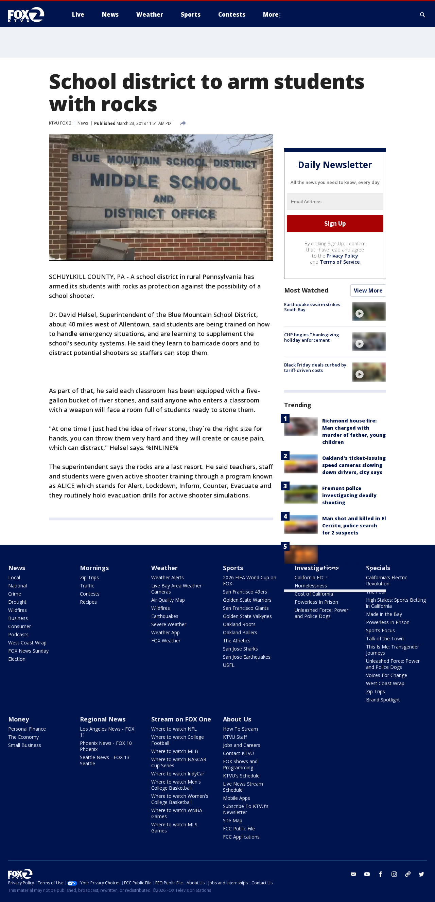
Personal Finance (27, 729)
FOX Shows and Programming (240, 764)
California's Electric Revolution (386, 580)
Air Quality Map (168, 600)
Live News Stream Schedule (243, 787)
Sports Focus (380, 630)
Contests (90, 593)
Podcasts (18, 634)
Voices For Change (386, 675)
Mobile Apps (236, 798)
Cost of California (314, 593)
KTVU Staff (235, 737)
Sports (233, 568)
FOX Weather (165, 640)
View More (368, 290)
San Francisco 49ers (245, 591)
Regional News (102, 719)
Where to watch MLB (174, 751)
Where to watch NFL (174, 729)
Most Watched (306, 290)
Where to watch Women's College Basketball (179, 799)
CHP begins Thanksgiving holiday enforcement (311, 337)
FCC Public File (239, 828)
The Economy (23, 737)
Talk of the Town (385, 638)
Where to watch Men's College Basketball (176, 784)
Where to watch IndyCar (177, 773)
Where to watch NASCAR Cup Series (178, 762)
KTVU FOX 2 (60, 123)
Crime (14, 593)
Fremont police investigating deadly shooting (349, 495)
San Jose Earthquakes (247, 657)
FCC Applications (241, 836)
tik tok (407, 874)
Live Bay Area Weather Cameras (176, 588)
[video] (369, 311)
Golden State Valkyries (247, 616)
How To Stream (240, 729)
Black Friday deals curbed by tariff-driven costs (315, 367)
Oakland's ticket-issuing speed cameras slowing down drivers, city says (354, 465)
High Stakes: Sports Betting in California (396, 603)
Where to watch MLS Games (174, 827)
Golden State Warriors (247, 600)
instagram (394, 874)
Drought (17, 602)
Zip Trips (89, 577)
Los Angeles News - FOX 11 (107, 732)
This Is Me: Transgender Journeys (392, 649)
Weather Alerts (167, 577)
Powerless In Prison (316, 602)
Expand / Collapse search (423, 15)
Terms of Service (340, 262)
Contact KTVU (238, 753)
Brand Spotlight (383, 699)
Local (14, 577)
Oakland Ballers (240, 632)
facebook (380, 874)
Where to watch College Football (177, 740)
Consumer (19, 626)
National (17, 585)
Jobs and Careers (241, 745)
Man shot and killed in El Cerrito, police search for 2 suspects (354, 525)
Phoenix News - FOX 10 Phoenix (106, 746)
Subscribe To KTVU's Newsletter (245, 809)
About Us (237, 719)
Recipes (88, 602)
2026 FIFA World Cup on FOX (249, 580)
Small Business (24, 745)
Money (18, 719)
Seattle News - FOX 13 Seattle (104, 760)
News (82, 123)
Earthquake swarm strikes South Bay (312, 307)
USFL (228, 665)
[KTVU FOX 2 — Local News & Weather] (30, 14)
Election (16, 659)
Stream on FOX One (181, 719)
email (353, 874)
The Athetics (236, 640)
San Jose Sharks (240, 648)
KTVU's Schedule (241, 775)
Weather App (165, 632)
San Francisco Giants (246, 608)
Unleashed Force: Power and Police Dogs (321, 613)
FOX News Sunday (28, 650)
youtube (367, 874)
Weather (164, 568)
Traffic (87, 585)
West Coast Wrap (27, 642)
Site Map (232, 820)
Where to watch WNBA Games (176, 813)
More (271, 14)
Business (18, 618)
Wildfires (17, 610)
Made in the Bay (384, 614)
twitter (421, 874)
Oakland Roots (239, 624)
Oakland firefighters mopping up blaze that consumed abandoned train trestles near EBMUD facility (351, 562)
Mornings (94, 568)
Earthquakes (164, 616)
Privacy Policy (342, 255)
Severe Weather (168, 624)
